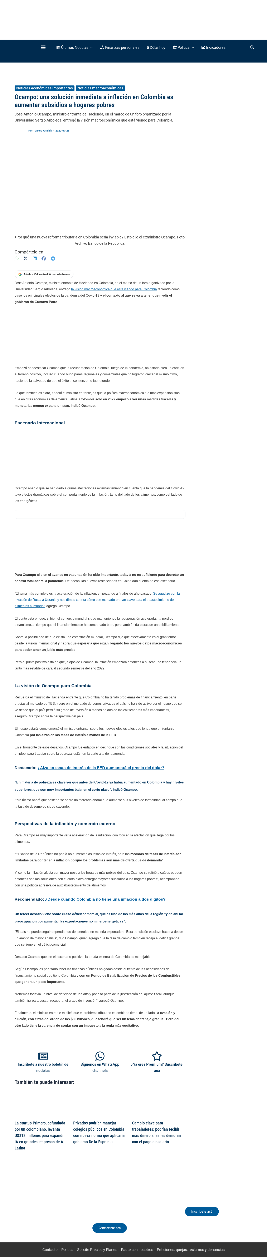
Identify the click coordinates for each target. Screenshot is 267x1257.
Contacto (50, 1249)
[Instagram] (37, 1209)
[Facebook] (44, 258)
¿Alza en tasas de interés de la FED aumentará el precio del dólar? (101, 768)
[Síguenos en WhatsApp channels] (100, 1056)
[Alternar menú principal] (43, 47)
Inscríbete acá (202, 1211)
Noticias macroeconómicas (100, 88)
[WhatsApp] (16, 258)
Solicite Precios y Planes (97, 1249)
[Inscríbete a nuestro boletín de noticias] (43, 1056)
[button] (74, 47)
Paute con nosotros (137, 1249)
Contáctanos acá (110, 1228)
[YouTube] (52, 1209)
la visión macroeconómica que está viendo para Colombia (114, 289)
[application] (90, 47)
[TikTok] (45, 1209)
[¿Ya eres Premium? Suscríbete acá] (157, 1056)
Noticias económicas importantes (44, 88)
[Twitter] (21, 1209)
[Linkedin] (29, 1209)
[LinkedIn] (35, 258)
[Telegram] (53, 258)
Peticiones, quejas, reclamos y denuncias (191, 1249)
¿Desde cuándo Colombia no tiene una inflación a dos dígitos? (105, 899)
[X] (25, 258)
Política (67, 1249)
